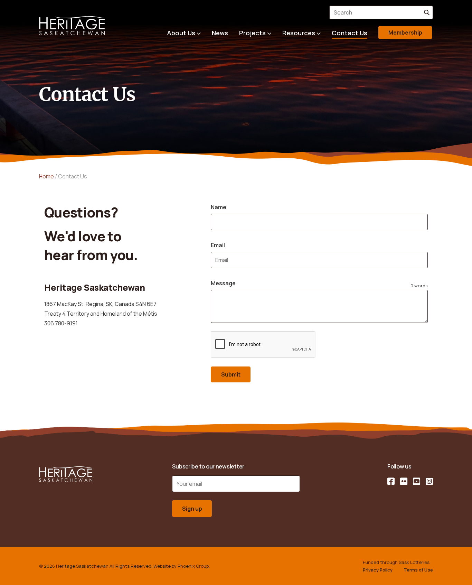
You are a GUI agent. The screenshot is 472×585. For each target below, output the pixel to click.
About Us (181, 33)
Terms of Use (418, 570)
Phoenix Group (193, 566)
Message (223, 283)
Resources (298, 33)
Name (218, 207)
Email (218, 245)
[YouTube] (416, 481)
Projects (252, 33)
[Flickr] (403, 481)
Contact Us (349, 33)
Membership (405, 32)
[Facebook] (391, 481)
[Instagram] (429, 481)
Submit (230, 374)
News (220, 33)
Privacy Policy (378, 570)
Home (46, 176)
